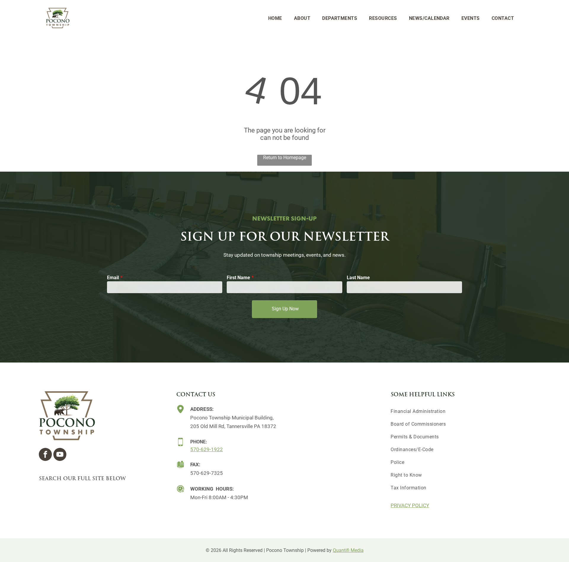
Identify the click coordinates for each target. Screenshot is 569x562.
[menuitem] (275, 18)
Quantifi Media (348, 550)
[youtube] (59, 455)
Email (113, 277)
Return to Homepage (284, 157)
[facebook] (45, 455)
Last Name (358, 277)
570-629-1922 (206, 449)
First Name (238, 277)
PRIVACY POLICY (410, 505)
